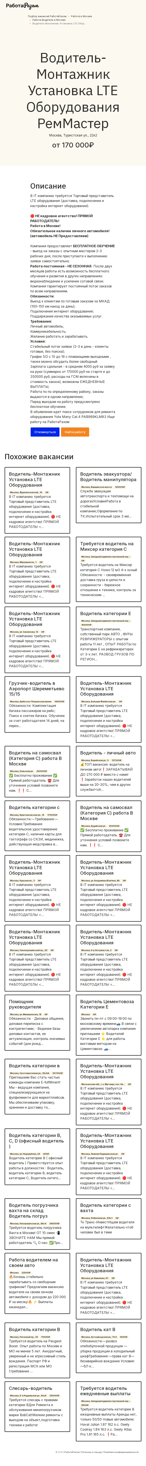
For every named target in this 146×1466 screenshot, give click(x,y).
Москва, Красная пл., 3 (22, 880)
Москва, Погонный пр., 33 (24, 1337)
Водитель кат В (97, 1329)
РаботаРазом (58, 422)
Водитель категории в (34, 1065)
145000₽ (59, 701)
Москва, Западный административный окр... (105, 557)
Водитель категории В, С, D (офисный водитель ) (36, 1141)
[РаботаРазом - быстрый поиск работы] (23, 6)
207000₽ (57, 1073)
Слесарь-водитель (30, 1388)
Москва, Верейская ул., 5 (95, 760)
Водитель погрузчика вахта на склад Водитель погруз (33, 1210)
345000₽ (54, 1223)
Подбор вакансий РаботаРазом (47, 16)
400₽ (46, 1154)
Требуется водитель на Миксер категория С (107, 546)
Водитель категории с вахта (105, 1207)
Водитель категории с (34, 807)
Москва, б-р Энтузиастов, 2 (96, 950)
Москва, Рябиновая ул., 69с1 (96, 1218)
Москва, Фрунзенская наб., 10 (26, 492)
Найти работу (75, 432)
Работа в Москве (81, 16)
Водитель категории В (34, 1329)
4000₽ (123, 1337)
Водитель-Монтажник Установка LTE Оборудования (34, 479)
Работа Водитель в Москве (49, 19)
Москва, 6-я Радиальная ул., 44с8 (28, 1395)
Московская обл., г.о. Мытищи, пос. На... (103, 1084)
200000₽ (41, 771)
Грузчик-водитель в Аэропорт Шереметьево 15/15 (36, 688)
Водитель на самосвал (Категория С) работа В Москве (35, 758)
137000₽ (116, 760)
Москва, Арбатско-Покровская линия (30, 701)
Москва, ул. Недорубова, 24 (25, 1154)
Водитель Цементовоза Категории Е (107, 1004)
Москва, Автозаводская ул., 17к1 (99, 1337)
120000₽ (120, 487)
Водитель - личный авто (108, 753)
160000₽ (86, 625)
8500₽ (85, 1405)
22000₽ (26, 1272)
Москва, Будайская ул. (93, 826)
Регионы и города (91, 1452)
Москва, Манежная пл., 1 (23, 562)
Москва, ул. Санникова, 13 (24, 632)
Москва (85, 1014)
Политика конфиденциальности (121, 1452)
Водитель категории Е (105, 613)
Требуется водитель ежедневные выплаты (105, 1391)
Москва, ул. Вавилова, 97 (94, 1278)
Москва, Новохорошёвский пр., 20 (28, 950)
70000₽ (45, 1337)
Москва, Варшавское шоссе (96, 487)
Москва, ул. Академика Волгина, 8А (100, 880)
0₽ (46, 492)
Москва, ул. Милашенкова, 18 (25, 1014)
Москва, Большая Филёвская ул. (98, 701)
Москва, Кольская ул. (21, 771)
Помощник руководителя (25, 1004)
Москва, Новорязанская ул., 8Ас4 (28, 1223)
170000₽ (52, 815)
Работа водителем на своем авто (33, 1262)
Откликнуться (45, 432)
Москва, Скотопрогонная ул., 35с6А (29, 1073)
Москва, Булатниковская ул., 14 (27, 815)
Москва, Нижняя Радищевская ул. (99, 1154)
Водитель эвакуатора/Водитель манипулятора (108, 476)
